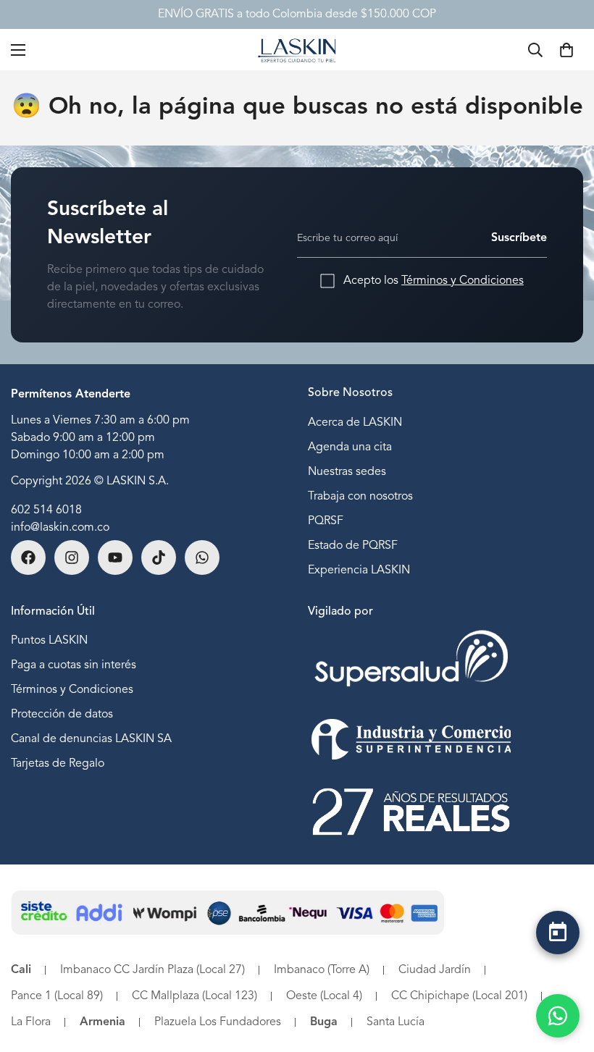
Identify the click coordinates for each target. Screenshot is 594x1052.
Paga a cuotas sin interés (73, 665)
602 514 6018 (46, 510)
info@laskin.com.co (60, 528)
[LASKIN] (297, 49)
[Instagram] (71, 557)
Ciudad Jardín (434, 970)
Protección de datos (62, 714)
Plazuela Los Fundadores (217, 1022)
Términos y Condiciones (462, 281)
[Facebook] (28, 557)
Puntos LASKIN (49, 641)
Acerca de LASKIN (355, 423)
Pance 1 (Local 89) (57, 996)
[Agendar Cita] (558, 932)
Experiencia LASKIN (359, 570)
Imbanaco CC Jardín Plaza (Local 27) (152, 970)
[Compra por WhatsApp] (558, 1016)
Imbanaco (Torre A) (321, 970)
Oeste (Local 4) (324, 996)
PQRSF (325, 521)
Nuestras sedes (347, 472)
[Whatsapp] (202, 557)
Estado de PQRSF (353, 546)
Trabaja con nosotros (360, 496)
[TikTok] (158, 557)
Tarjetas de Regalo (57, 764)
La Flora (31, 1022)
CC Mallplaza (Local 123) (194, 996)
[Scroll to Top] (557, 970)
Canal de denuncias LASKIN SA (91, 739)
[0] (566, 50)
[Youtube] (115, 557)
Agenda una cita (350, 447)
